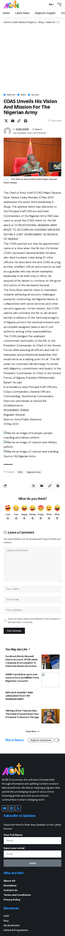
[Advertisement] (32, 58)
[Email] (12, 121)
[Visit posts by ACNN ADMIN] (7, 131)
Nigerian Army (34, 472)
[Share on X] (6, 121)
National (11, 95)
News (23, 95)
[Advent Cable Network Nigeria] (12, 4)
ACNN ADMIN (22, 129)
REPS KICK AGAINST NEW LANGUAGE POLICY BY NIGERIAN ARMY (19, 696)
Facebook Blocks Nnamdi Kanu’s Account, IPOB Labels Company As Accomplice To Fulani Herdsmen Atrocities (21, 661)
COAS (20, 472)
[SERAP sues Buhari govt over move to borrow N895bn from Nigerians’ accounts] (51, 680)
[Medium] (11, 808)
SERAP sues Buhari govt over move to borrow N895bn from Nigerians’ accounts (22, 677)
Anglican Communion (41, 740)
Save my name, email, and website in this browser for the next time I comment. (34, 621)
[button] (44, 4)
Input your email (14, 848)
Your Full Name (13, 834)
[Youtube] (5, 808)
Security (35, 95)
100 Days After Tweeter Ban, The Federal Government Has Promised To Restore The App (22, 714)
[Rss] (18, 808)
